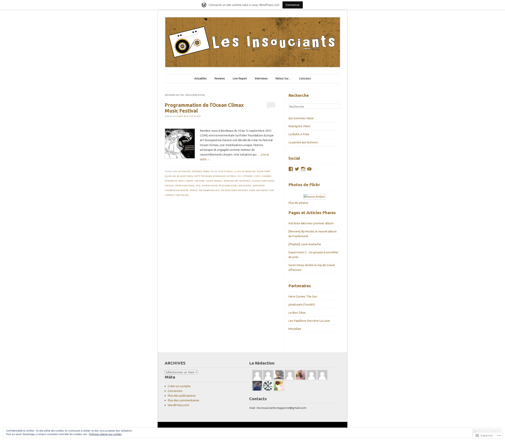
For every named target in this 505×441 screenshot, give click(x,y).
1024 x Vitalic (225, 171)
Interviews (261, 78)
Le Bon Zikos (297, 312)
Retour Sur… (283, 78)
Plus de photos (298, 202)
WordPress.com (178, 405)
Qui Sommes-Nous (301, 118)
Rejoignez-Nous (299, 126)
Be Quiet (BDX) (185, 176)
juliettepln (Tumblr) (301, 304)
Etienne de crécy (174, 181)
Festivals (197, 171)
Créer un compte (179, 386)
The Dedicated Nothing (234, 190)
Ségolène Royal (228, 186)
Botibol (231, 176)
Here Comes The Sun (302, 296)
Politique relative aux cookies (105, 434)
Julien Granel (214, 181)
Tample (194, 190)
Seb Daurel (245, 186)
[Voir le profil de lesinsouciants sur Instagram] (303, 169)
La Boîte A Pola (298, 134)
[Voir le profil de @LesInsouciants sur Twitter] (297, 169)
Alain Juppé (263, 171)
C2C (239, 176)
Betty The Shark (203, 176)
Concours (305, 78)
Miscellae (294, 328)
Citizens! (248, 176)
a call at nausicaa (245, 171)
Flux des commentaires (183, 400)
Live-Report (240, 78)
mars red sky (231, 181)
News (206, 171)
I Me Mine (199, 181)
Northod (245, 181)
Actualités (200, 78)
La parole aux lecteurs (303, 142)
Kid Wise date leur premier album (311, 223)
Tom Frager (182, 195)
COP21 (257, 176)
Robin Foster (210, 186)
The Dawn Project (209, 190)
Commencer (293, 4)
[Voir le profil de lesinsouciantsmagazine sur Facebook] (290, 169)
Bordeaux (219, 176)
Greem (189, 181)
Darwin (266, 176)
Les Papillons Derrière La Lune (309, 320)
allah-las (170, 176)
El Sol (197, 116)
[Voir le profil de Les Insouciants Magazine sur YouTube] (309, 169)
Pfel (198, 186)
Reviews (220, 78)
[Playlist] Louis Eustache (304, 244)
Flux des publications (182, 395)
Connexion (175, 391)
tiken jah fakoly (258, 190)
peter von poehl (185, 186)
